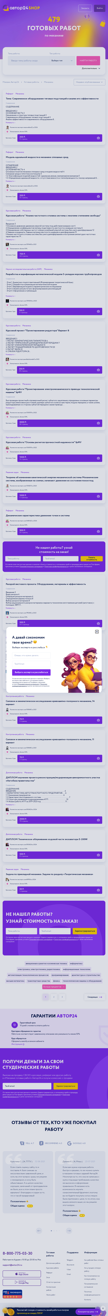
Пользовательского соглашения (28, 684)
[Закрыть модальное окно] (97, 631)
